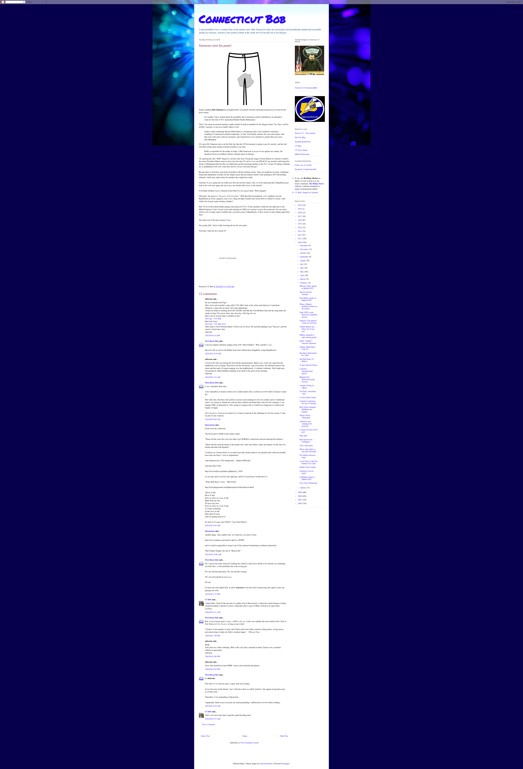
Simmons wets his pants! (307, 472)
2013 (300, 231)
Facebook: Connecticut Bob (305, 169)
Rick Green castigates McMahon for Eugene (308, 409)
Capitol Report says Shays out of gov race (307, 328)
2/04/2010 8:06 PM (212, 656)
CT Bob (208, 599)
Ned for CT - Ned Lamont (305, 133)
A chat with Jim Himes (308, 365)
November (304, 249)
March (303, 279)
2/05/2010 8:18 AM (212, 706)
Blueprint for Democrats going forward (307, 379)
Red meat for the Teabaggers (306, 440)
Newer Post (205, 736)
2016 (300, 220)
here (229, 220)
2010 (300, 242)
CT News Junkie (301, 150)
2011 (300, 238)
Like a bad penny (306, 445)
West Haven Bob (211, 341)
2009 (300, 492)
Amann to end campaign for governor (306, 423)
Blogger (286, 763)
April (302, 275)
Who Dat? (303, 435)
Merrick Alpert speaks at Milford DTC (308, 287)
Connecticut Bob (242, 18)
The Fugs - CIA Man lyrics (215, 324)
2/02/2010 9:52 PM (212, 335)
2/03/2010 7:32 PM (212, 594)
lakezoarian (210, 424)
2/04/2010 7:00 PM (212, 635)
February (304, 282)
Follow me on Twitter (303, 165)
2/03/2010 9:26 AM (212, 525)
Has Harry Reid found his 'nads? (308, 354)
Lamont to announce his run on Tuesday (308, 402)
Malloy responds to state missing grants (308, 336)
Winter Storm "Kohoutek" (305, 416)
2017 (300, 216)
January (303, 487)
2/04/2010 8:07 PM (212, 669)
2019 (300, 208)
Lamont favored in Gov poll (309, 430)
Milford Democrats (302, 154)
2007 (300, 499)
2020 (300, 205)
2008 (300, 496)
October (303, 253)
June (302, 268)
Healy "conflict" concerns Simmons (308, 342)
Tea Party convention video (308, 392)
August (303, 260)
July (302, 264)
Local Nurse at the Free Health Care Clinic (309, 462)
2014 (300, 227)
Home (245, 736)
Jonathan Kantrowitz (303, 141)
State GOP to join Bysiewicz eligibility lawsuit (308, 314)
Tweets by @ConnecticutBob (306, 87)
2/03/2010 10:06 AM (213, 554)
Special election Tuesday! (306, 293)
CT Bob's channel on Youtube (306, 192)
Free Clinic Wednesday (308, 483)
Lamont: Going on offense (307, 386)
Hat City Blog (300, 137)
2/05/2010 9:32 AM (212, 718)
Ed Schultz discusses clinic (307, 456)
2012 (300, 235)
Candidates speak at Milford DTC (307, 478)
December (304, 245)
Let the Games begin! (308, 397)
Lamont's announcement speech (306, 371)
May (302, 271)
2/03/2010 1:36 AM (212, 377)
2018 (300, 212)
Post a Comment (208, 724)
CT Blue (298, 146)
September (304, 256)
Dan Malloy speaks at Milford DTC (308, 299)
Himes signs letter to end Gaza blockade (308, 450)
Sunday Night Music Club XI (307, 348)
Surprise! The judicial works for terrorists (308, 321)
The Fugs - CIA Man (213, 318)
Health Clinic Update (308, 467)
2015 (300, 223)
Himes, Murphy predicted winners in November (308, 306)
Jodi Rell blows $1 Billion (307, 360)
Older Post (284, 736)
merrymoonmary (266, 763)
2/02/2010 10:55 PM (213, 353)
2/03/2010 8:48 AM (212, 419)
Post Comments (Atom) (250, 742)
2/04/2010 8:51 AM (212, 612)
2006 (300, 503)
